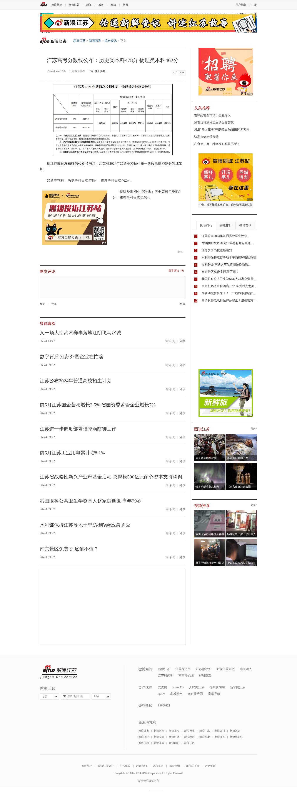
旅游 (125, 4)
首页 (44, 696)
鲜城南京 (205, 675)
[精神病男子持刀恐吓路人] (241, 511)
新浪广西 (189, 742)
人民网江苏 (196, 687)
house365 (178, 687)
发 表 (182, 304)
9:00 (96, 696)
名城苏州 (176, 693)
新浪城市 (143, 730)
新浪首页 (57, 4)
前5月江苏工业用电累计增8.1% (72, 452)
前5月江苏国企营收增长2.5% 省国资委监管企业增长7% (97, 404)
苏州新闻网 (217, 687)
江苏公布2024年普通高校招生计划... (226, 236)
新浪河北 (174, 736)
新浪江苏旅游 (225, 669)
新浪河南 (159, 730)
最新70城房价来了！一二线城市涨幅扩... (229, 293)
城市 (101, 4)
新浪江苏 (74, 4)
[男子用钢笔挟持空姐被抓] (210, 540)
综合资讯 (111, 40)
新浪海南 (159, 742)
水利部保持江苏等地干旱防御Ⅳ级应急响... (230, 257)
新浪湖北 (143, 736)
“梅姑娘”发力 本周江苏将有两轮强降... (227, 243)
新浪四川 (220, 730)
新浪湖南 (159, 736)
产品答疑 (210, 765)
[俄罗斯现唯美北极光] (210, 464)
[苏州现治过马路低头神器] (210, 511)
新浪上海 (174, 730)
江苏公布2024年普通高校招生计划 (76, 380)
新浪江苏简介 (106, 765)
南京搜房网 (195, 693)
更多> (253, 428)
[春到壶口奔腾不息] (241, 435)
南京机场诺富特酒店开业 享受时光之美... (229, 286)
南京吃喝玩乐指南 (241, 204)
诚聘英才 (158, 765)
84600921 (164, 705)
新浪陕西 (189, 736)
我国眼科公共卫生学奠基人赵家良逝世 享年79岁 (91, 501)
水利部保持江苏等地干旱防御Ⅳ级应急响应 (85, 525)
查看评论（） (177, 270)
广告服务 (125, 765)
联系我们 (141, 765)
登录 (42, 304)
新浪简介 (87, 765)
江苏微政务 (203, 669)
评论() (170, 341)
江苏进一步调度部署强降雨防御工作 (78, 429)
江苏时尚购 (165, 675)
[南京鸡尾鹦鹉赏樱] (210, 435)
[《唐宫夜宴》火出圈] (241, 464)
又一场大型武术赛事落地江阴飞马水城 (80, 332)
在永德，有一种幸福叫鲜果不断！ (217, 144)
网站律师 (174, 765)
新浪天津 (189, 730)
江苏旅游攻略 (214, 204)
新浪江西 (143, 742)
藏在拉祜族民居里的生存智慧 (214, 122)
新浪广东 (204, 730)
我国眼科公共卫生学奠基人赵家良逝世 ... (229, 279)
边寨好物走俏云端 (206, 136)
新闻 (89, 4)
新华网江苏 (237, 687)
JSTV (161, 693)
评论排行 (226, 225)
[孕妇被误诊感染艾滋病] (241, 540)
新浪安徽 (204, 736)
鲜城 (113, 4)
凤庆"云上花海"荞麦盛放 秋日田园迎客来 (221, 129)
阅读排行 (206, 225)
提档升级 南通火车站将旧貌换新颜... (226, 264)
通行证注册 (192, 765)
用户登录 (240, 4)
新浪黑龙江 (236, 736)
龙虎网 (162, 687)
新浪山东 (174, 742)
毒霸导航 (214, 693)
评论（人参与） (98, 71)
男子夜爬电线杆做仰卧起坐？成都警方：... (230, 300)
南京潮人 (246, 669)
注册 (254, 4)
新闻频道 (95, 40)
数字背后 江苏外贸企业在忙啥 (71, 356)
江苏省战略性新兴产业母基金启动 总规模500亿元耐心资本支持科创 (111, 477)
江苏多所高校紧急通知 (217, 250)
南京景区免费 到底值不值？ (69, 549)
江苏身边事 (183, 669)
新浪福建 (235, 730)
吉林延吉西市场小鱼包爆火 (212, 115)
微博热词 (245, 225)
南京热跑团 (186, 675)
